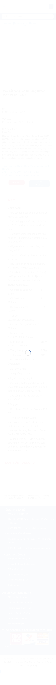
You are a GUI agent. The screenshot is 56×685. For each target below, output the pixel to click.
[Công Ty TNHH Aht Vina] (28, 339)
